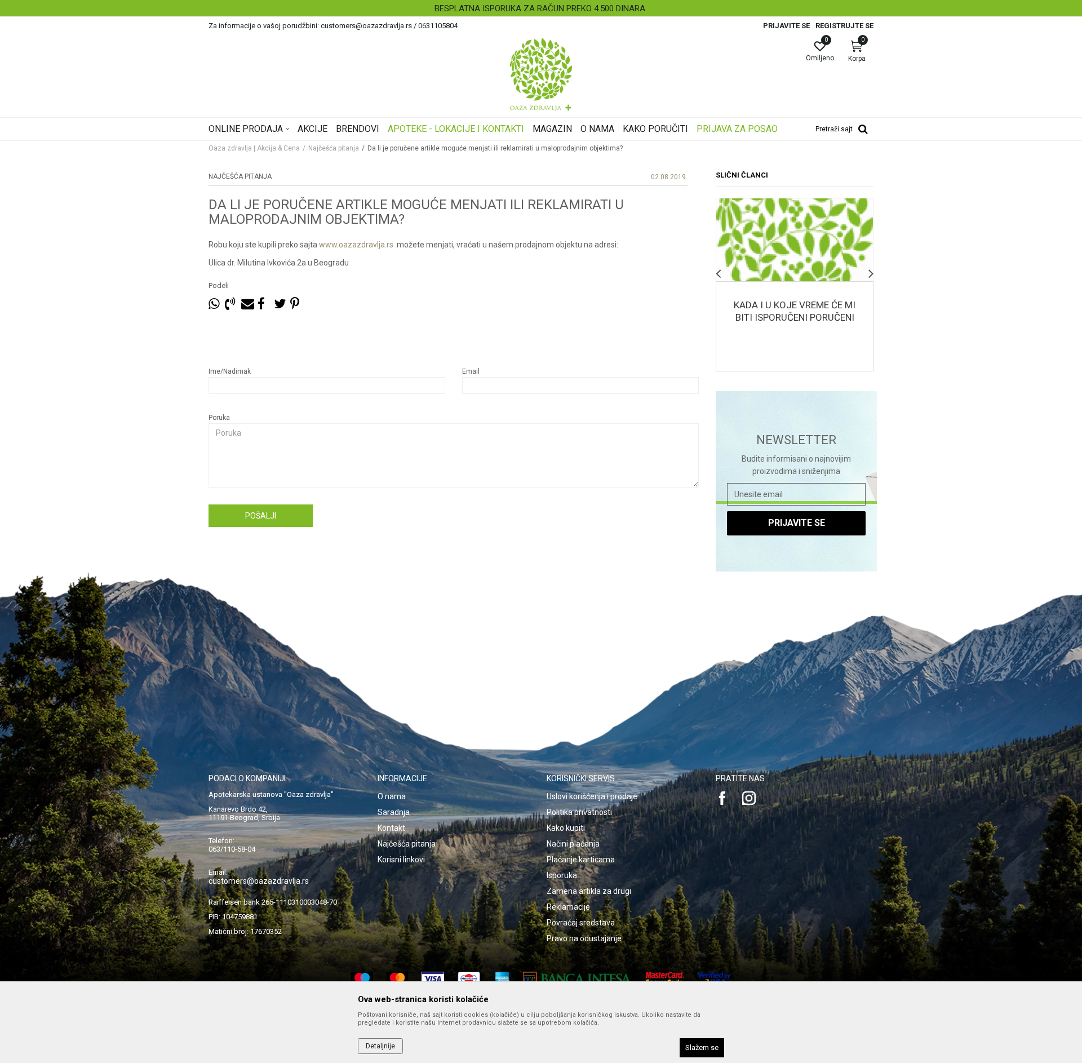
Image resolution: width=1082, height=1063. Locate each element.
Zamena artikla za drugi (589, 891)
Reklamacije (568, 906)
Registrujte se (844, 25)
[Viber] (230, 304)
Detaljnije (794, 255)
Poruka (219, 418)
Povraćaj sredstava (581, 922)
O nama (392, 796)
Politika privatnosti (579, 812)
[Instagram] (749, 798)
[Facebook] (263, 304)
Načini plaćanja (573, 843)
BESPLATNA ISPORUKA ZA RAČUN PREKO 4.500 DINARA (539, 8)
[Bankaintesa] (577, 979)
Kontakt (391, 827)
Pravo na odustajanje (584, 938)
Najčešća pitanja (333, 148)
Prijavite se (796, 522)
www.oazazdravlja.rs (356, 244)
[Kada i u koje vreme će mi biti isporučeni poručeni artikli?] (794, 239)
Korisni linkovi (401, 859)
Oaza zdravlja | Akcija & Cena (254, 148)
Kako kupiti (566, 827)
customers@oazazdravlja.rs (259, 880)
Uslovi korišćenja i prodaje (592, 796)
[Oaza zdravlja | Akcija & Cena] (541, 74)
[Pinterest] (294, 304)
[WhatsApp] (214, 304)
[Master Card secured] (665, 979)
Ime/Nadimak (230, 371)
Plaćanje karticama (581, 859)
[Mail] (246, 304)
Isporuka (562, 875)
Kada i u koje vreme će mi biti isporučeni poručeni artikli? (794, 317)
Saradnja (394, 812)
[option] (541, 8)
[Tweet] (279, 304)
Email (471, 371)
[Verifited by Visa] (714, 979)
